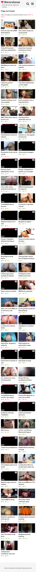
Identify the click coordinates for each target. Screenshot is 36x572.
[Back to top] (32, 568)
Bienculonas (12, 2)
